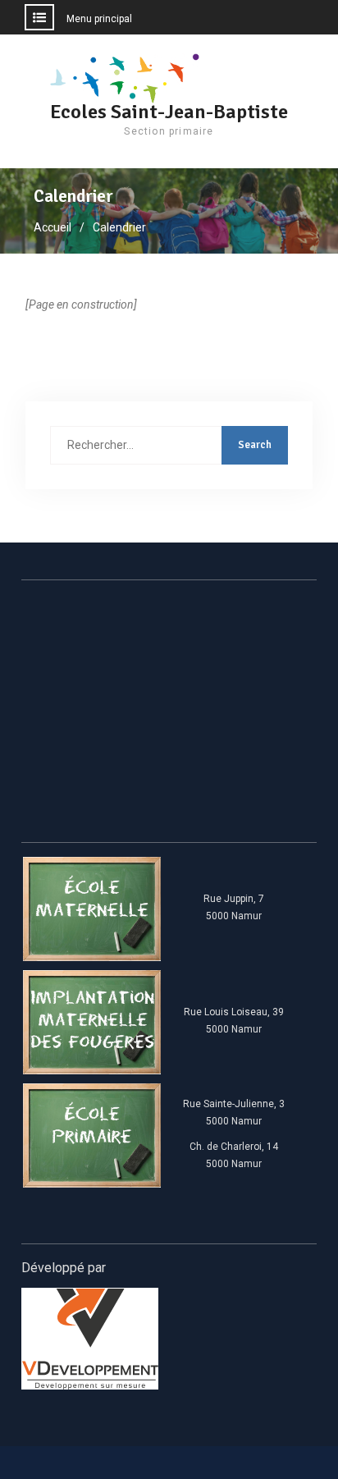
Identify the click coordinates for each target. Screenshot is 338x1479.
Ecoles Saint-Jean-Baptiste (169, 111)
